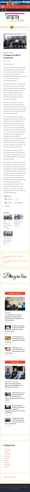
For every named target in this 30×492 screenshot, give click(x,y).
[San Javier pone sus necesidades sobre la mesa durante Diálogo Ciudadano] (8, 27)
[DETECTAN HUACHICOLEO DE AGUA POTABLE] (18, 216)
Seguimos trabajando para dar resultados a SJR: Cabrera (15, 261)
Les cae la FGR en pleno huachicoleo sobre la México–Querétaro (8, 224)
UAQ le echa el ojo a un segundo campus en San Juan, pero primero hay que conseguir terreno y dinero (15, 396)
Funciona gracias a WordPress (9, 487)
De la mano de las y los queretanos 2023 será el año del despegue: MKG (8, 240)
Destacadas (8, 381)
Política (7, 462)
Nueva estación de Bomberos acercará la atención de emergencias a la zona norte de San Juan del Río (15, 409)
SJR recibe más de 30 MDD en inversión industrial (13, 257)
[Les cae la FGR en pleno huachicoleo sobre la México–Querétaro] (8, 216)
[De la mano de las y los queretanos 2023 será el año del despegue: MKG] (8, 233)
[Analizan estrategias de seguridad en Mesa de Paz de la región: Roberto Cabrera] (8, 327)
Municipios (8, 312)
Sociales (7, 466)
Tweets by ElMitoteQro (9, 477)
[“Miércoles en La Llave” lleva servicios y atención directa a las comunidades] (8, 349)
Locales (7, 451)
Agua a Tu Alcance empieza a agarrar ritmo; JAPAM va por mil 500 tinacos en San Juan (14, 385)
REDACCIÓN (7, 61)
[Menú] (2, 6)
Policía (11, 52)
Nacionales (8, 456)
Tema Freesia (15, 489)
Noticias (6, 52)
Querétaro (7, 464)
